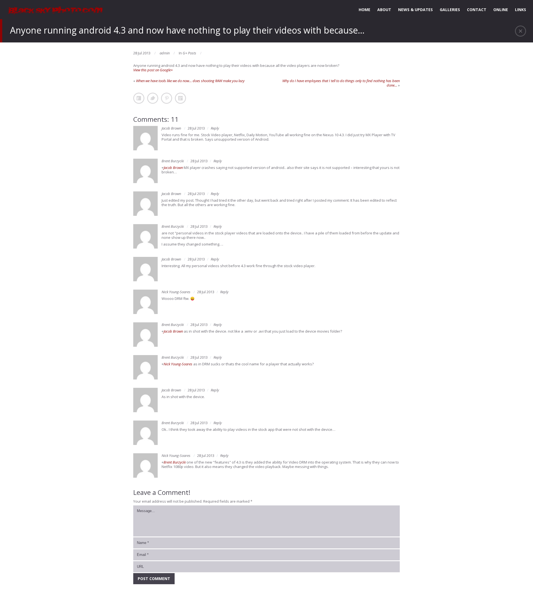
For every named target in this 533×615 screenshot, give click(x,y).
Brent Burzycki (173, 160)
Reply (215, 128)
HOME (364, 9)
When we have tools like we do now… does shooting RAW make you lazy (190, 80)
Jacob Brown (171, 128)
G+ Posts (189, 52)
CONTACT (476, 9)
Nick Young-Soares (176, 291)
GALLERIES (450, 9)
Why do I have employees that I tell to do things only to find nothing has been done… (341, 83)
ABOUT (384, 9)
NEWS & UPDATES (415, 9)
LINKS (520, 9)
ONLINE (500, 9)
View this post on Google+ (153, 69)
